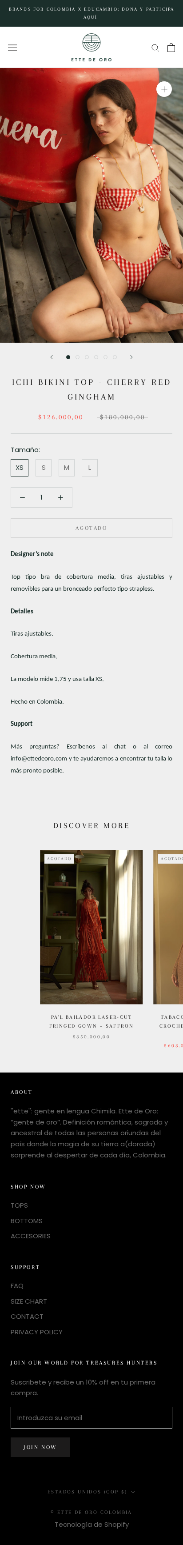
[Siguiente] (131, 357)
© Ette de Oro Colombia (91, 1512)
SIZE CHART (29, 1301)
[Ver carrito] (171, 47)
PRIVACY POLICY (37, 1332)
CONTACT (27, 1316)
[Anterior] (51, 357)
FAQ (17, 1285)
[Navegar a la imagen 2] (78, 357)
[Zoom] (164, 89)
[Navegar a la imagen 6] (115, 357)
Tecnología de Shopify (92, 1524)
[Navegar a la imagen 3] (87, 357)
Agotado (91, 528)
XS (20, 467)
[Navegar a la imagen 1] (68, 357)
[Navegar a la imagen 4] (96, 357)
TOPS (19, 1205)
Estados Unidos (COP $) (87, 1492)
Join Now (40, 1447)
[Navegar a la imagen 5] (105, 357)
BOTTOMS (27, 1220)
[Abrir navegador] (12, 47)
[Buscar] (155, 47)
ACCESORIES (31, 1236)
